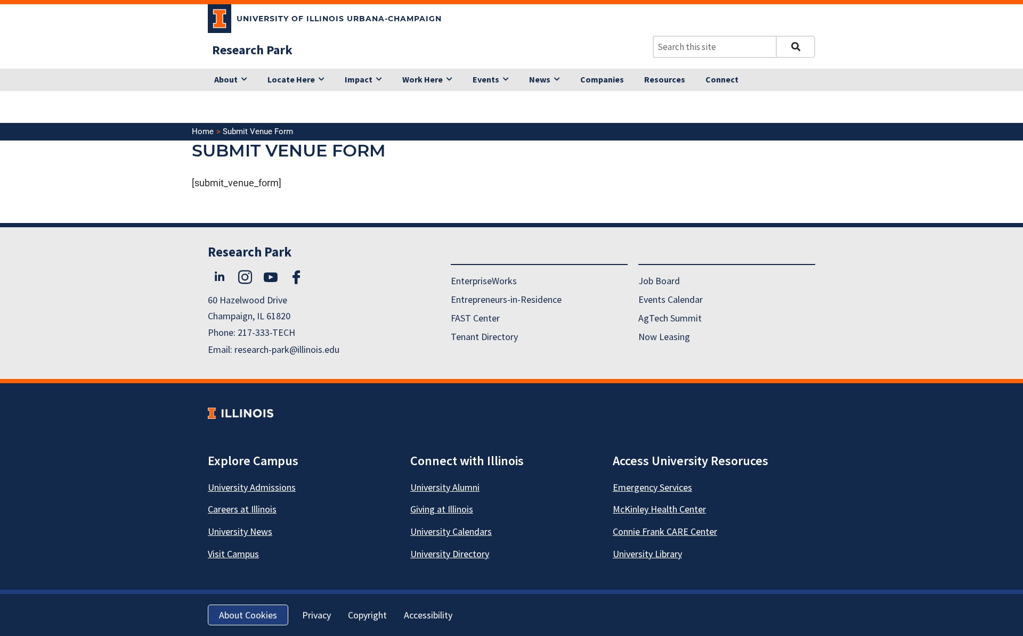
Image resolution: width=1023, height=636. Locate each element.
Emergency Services (652, 487)
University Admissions (252, 487)
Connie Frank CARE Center (665, 531)
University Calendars (451, 531)
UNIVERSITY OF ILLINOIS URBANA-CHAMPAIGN (339, 18)
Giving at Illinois (441, 509)
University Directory (449, 554)
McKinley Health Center (659, 509)
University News (240, 531)
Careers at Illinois (242, 509)
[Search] (795, 47)
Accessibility (428, 615)
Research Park (252, 50)
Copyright (367, 615)
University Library (647, 554)
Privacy (316, 615)
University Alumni (445, 487)
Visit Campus (233, 554)
